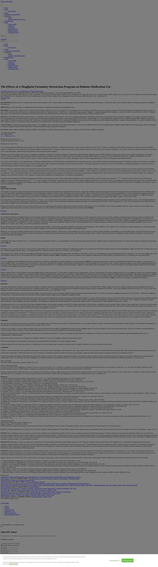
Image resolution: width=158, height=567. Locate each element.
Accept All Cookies (127, 560)
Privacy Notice (13, 564)
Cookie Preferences (114, 560)
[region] (79, 560)
